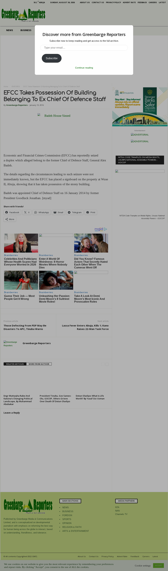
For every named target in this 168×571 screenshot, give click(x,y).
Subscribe (52, 58)
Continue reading (84, 67)
